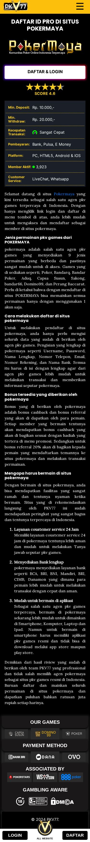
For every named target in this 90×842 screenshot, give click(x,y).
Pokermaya (64, 193)
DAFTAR (75, 835)
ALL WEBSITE (45, 838)
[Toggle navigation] (79, 6)
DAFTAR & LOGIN (45, 71)
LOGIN (15, 835)
